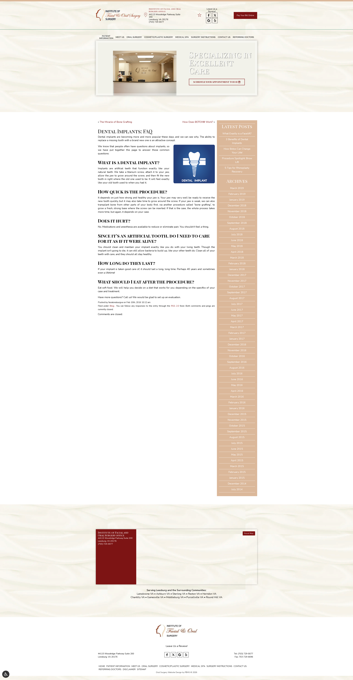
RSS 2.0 (175, 306)
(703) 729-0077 (156, 22)
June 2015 (237, 448)
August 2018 (236, 228)
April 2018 (237, 252)
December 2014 (237, 483)
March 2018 (237, 257)
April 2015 (237, 460)
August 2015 (236, 437)
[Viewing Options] (6, 674)
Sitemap (141, 669)
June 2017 (237, 309)
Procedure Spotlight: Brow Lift (237, 160)
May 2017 (237, 315)
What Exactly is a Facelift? (237, 133)
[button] (116, 538)
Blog (112, 306)
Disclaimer (129, 669)
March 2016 (237, 396)
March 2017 (237, 327)
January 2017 (237, 338)
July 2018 (237, 234)
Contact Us (224, 37)
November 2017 (237, 280)
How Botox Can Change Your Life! (237, 150)
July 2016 (237, 373)
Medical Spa (182, 37)
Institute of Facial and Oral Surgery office (165, 10)
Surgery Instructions (203, 37)
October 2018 (237, 217)
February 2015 (237, 472)
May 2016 (237, 385)
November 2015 (237, 420)
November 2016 (237, 350)
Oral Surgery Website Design (169, 672)
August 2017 (236, 298)
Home (102, 666)
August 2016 (236, 367)
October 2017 (237, 286)
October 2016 (237, 356)
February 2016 (237, 402)
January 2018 (237, 269)
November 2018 (237, 211)
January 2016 (237, 408)
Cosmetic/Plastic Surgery (158, 37)
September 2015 (237, 431)
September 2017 (237, 292)
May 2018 (237, 246)
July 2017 (237, 304)
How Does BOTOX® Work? (197, 122)
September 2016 (237, 362)
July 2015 (237, 443)
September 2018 (237, 223)
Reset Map (249, 533)
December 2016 (237, 344)
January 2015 (237, 477)
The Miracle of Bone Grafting (116, 122)
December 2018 (237, 205)
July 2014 (237, 489)
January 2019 (237, 199)
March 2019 (237, 188)
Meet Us (120, 37)
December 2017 (237, 275)
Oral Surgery (134, 37)
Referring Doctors (243, 37)
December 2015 (237, 414)
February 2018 (237, 263)
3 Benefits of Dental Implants (237, 141)
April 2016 (237, 391)
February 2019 (237, 194)
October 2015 (237, 425)
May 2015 (237, 454)
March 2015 (237, 466)
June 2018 (237, 240)
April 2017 (237, 321)
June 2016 (237, 379)
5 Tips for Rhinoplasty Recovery (237, 169)
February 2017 (237, 333)
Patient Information (118, 666)
